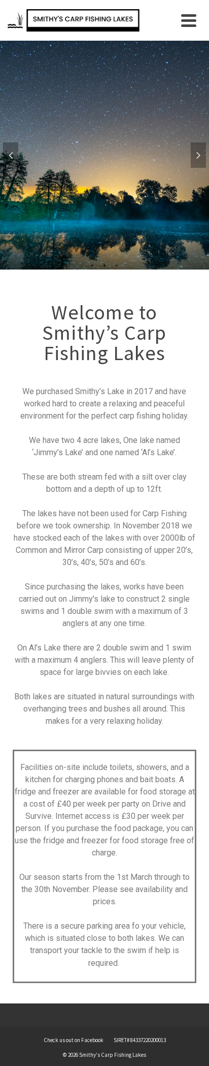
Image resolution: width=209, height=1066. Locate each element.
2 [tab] (104, 264)
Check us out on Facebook (73, 1040)
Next (198, 155)
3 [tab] (117, 264)
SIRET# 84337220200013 (140, 1040)
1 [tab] (92, 264)
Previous (10, 155)
